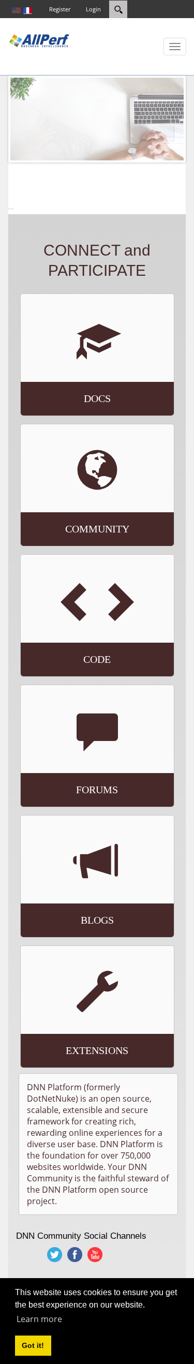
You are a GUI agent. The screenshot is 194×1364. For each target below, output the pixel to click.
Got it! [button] (33, 1345)
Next (168, 119)
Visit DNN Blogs (71, 895)
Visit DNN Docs (67, 374)
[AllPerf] (39, 40)
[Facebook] (75, 1254)
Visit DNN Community (84, 504)
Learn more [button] (39, 1319)
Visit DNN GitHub (72, 635)
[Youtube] (95, 1254)
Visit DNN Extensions (85, 1026)
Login (93, 9)
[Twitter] (55, 1254)
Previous (26, 119)
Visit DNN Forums (75, 760)
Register (59, 9)
